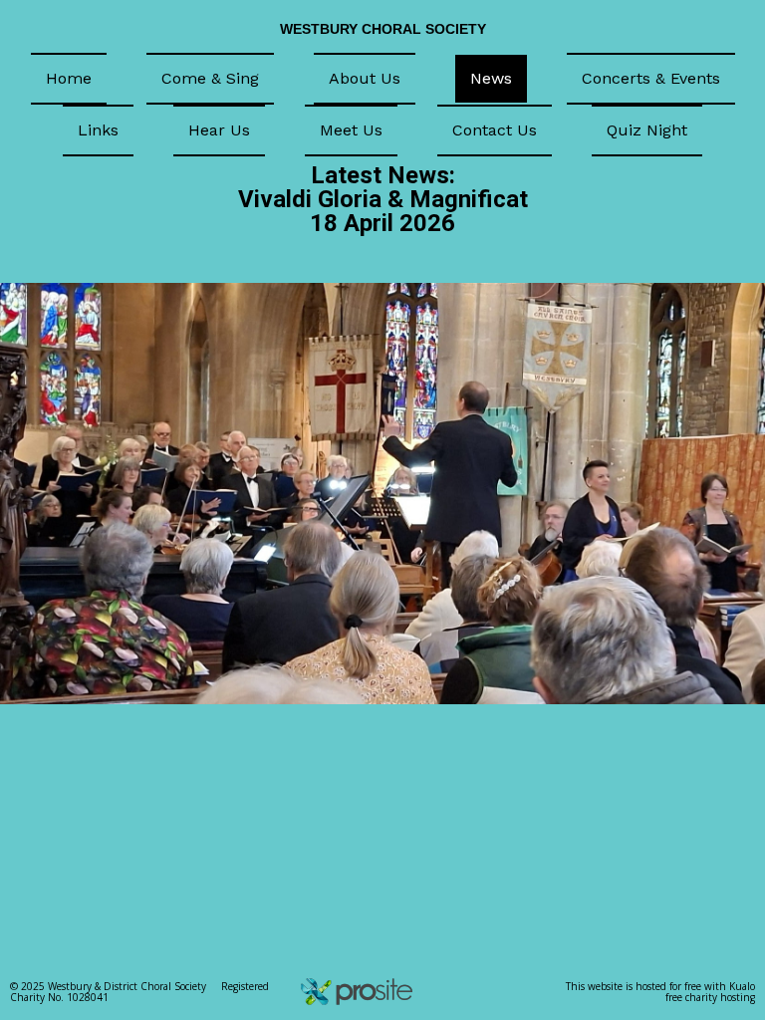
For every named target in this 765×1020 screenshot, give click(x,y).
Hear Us (219, 130)
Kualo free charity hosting (710, 991)
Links (98, 130)
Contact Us (494, 130)
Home (69, 78)
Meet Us (351, 130)
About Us (364, 78)
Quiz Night (647, 130)
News (491, 78)
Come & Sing (210, 78)
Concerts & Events (651, 78)
